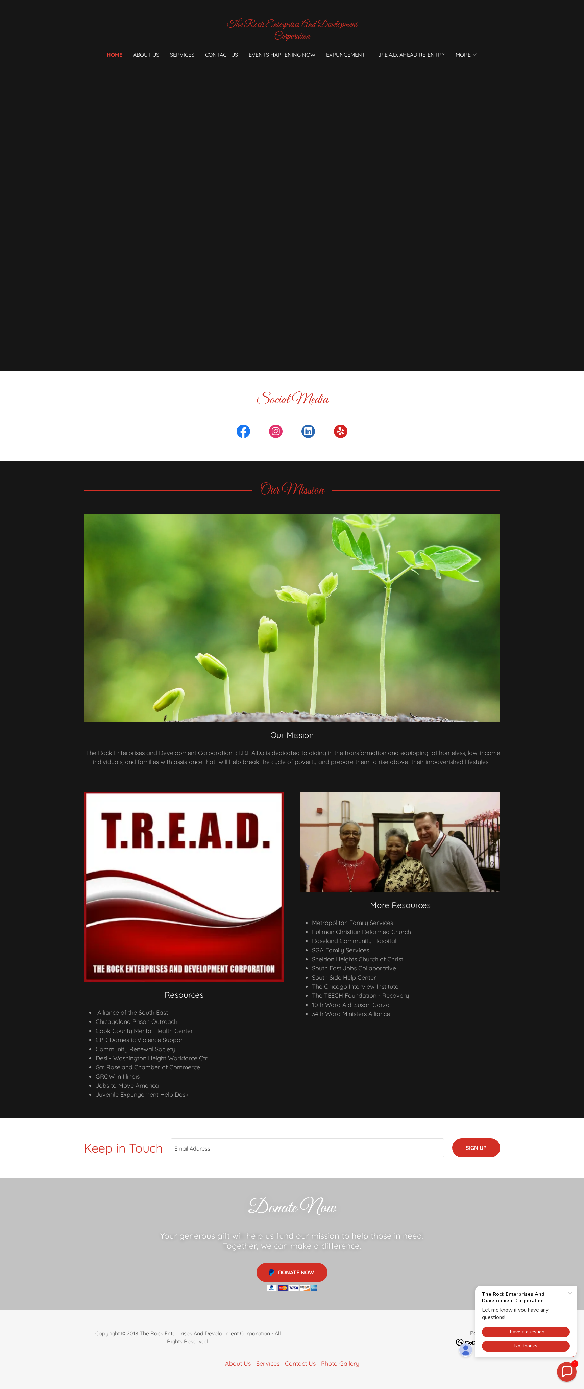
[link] (292, 36)
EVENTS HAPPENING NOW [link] (282, 54)
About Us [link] (146, 54)
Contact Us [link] (221, 54)
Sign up (476, 1147)
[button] (467, 55)
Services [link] (182, 54)
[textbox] (307, 1147)
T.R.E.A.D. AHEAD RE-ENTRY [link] (410, 54)
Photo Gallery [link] (340, 1363)
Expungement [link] (345, 54)
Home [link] (114, 54)
